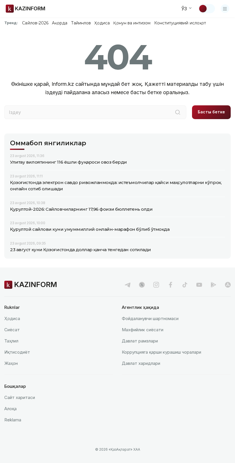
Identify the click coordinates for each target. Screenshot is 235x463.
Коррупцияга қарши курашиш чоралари (161, 352)
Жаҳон (11, 363)
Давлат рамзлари (140, 341)
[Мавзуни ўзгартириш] (206, 8)
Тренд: (11, 22)
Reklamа (12, 420)
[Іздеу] (178, 112)
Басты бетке (211, 111)
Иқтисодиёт (17, 352)
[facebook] (170, 285)
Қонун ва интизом (131, 23)
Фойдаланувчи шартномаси (150, 318)
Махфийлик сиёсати (142, 329)
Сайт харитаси (19, 397)
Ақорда (59, 23)
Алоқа (10, 408)
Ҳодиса (102, 23)
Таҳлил (11, 341)
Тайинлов (81, 23)
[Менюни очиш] (225, 8)
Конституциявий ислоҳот (180, 23)
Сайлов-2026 (35, 23)
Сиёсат (12, 329)
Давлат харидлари (141, 363)
